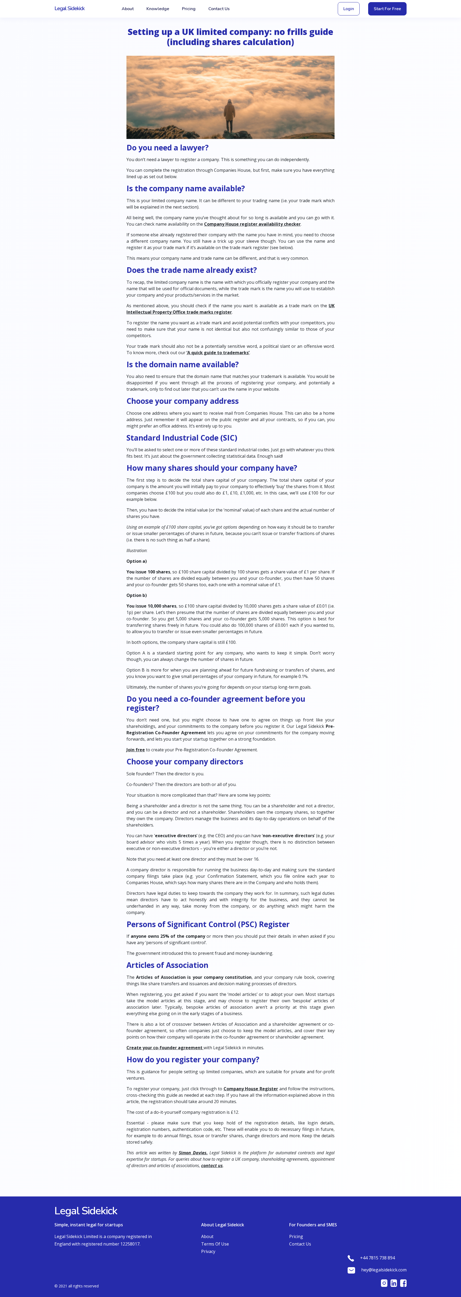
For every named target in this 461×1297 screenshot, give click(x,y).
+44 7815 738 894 (377, 1258)
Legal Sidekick (69, 8)
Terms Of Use (215, 1244)
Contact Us (219, 9)
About (128, 9)
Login (348, 9)
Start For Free (387, 9)
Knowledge (157, 9)
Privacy (208, 1251)
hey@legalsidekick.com (384, 1270)
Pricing (189, 9)
